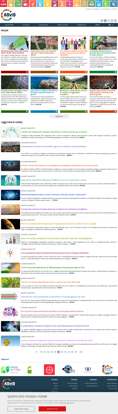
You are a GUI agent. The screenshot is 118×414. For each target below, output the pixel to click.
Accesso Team (113, 388)
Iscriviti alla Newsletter (90, 383)
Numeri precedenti (92, 386)
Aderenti (55, 383)
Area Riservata (105, 9)
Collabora (75, 388)
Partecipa (89, 9)
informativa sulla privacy (67, 403)
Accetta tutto (52, 409)
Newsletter (96, 9)
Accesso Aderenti (112, 383)
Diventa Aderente (73, 383)
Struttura (55, 388)
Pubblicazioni (54, 391)
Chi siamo (54, 379)
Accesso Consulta (112, 386)
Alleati (56, 386)
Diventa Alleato (73, 386)
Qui (9, 403)
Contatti (114, 9)
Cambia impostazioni (21, 409)
